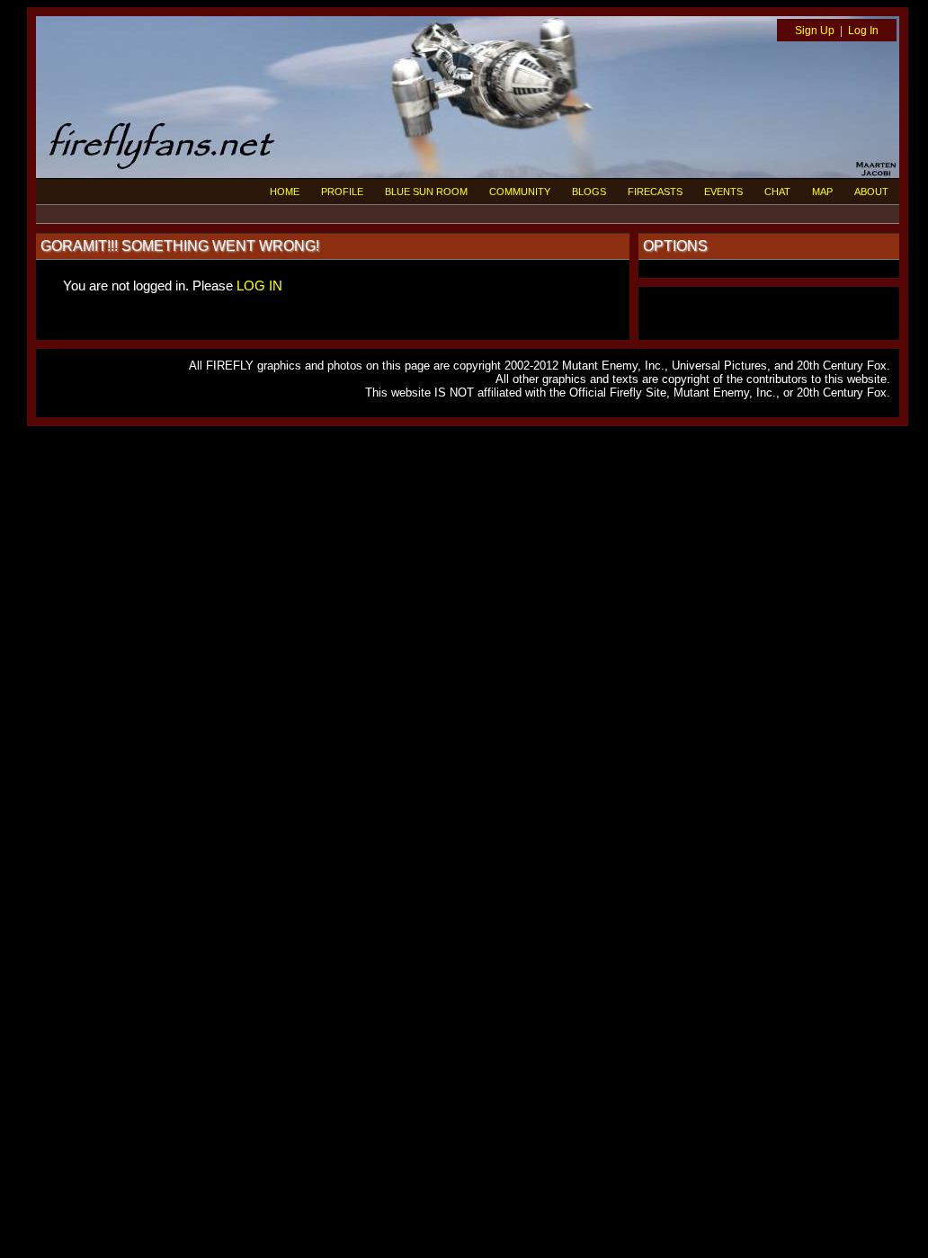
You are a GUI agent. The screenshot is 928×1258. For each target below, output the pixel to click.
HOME (284, 191)
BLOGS (589, 191)
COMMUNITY (519, 191)
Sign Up (814, 30)
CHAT (777, 191)
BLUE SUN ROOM (426, 191)
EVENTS (723, 191)
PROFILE (342, 191)
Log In (863, 30)
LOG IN (259, 285)
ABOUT (871, 191)
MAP (822, 191)
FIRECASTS (655, 191)
